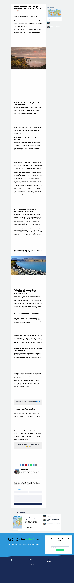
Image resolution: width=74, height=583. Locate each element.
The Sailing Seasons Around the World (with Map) (53, 19)
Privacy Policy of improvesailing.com (34, 564)
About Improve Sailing (32, 561)
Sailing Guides (32, 527)
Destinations (25, 10)
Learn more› (31, 12)
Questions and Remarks (32, 563)
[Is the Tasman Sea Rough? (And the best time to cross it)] (26, 465)
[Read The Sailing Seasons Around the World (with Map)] (54, 13)
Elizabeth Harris (21, 10)
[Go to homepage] (16, 560)
